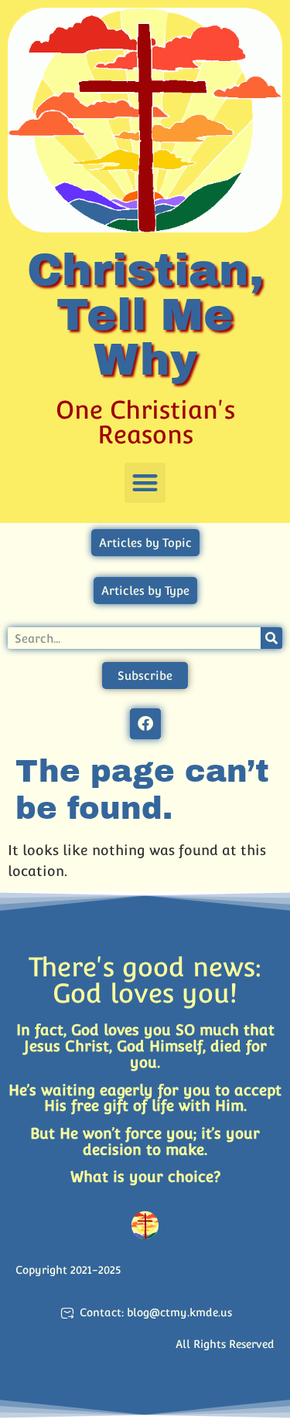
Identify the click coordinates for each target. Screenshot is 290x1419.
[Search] (271, 638)
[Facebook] (145, 723)
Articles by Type (145, 590)
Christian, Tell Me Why (145, 315)
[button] (145, 483)
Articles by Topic (145, 542)
